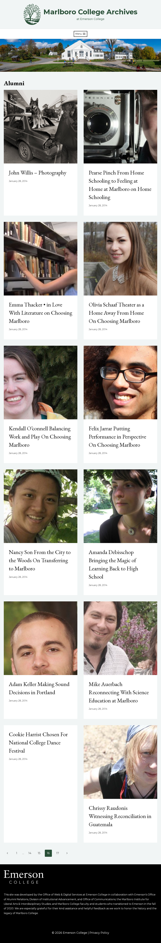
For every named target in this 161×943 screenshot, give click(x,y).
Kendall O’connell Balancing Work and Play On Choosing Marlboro (40, 436)
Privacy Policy (99, 933)
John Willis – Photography (37, 172)
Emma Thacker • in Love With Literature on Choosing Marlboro (40, 313)
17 (57, 853)
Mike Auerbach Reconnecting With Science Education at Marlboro (119, 692)
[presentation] (40, 126)
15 (39, 853)
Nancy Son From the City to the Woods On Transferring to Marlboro (40, 560)
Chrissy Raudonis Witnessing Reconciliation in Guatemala (120, 816)
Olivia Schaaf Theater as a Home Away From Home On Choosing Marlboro (116, 313)
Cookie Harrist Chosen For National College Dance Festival (38, 742)
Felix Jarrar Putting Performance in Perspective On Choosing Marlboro (117, 436)
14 (29, 853)
